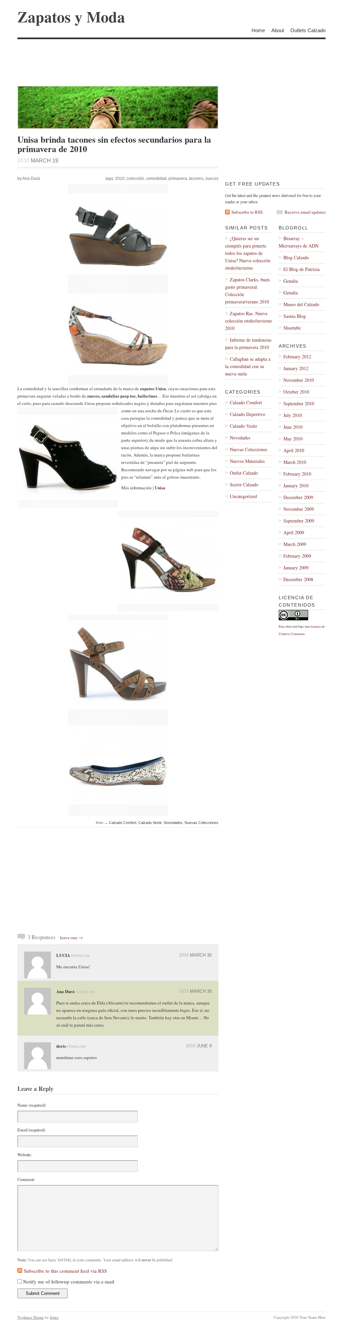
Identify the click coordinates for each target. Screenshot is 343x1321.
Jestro (54, 1317)
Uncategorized (243, 496)
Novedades (173, 823)
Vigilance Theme (30, 1317)
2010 (120, 178)
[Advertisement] (139, 54)
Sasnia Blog (294, 316)
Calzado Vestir (150, 823)
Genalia (290, 281)
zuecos (211, 178)
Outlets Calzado (308, 30)
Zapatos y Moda (71, 16)
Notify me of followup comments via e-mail (68, 1281)
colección (135, 178)
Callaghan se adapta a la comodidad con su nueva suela (247, 366)
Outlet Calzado (244, 473)
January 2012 (295, 368)
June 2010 (292, 427)
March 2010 (294, 462)
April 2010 (293, 450)
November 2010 (298, 380)
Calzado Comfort (122, 823)
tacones (196, 178)
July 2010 (292, 415)
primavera (177, 178)
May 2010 (292, 438)
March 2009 (294, 544)
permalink (80, 956)
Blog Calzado (296, 257)
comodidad (156, 178)
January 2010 (295, 485)
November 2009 (298, 509)
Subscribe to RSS (247, 212)
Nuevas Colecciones (201, 823)
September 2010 (298, 403)
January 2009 (295, 567)
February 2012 (297, 356)
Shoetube (292, 328)
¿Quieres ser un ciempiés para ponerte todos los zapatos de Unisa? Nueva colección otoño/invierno (247, 253)
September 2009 (298, 520)
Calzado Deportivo (247, 414)
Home (258, 30)
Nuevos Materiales (247, 461)
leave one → (71, 937)
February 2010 (297, 474)
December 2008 (298, 579)
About (277, 30)
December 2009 (298, 497)
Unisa (160, 487)
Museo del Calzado (301, 304)
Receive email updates (305, 212)
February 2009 (297, 556)
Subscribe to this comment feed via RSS (65, 1270)
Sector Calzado (244, 484)
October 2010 (296, 392)
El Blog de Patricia (301, 269)
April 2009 (293, 532)
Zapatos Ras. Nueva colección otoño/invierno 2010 (248, 320)
